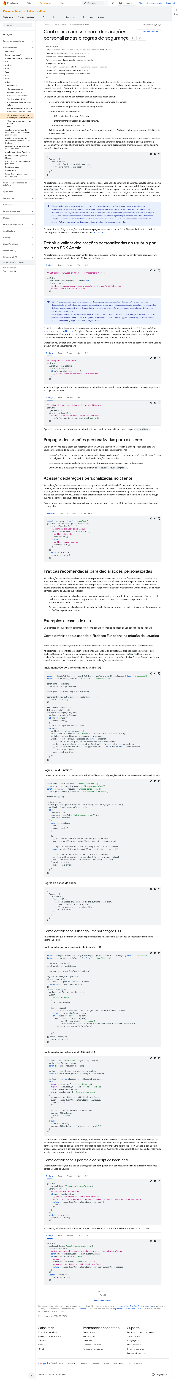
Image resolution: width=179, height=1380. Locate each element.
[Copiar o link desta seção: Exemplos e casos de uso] (93, 621)
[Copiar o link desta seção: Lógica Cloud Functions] (75, 770)
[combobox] (95, 3)
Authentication (36, 11)
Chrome (83, 1364)
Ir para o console (154, 3)
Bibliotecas (42, 1345)
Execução (70, 17)
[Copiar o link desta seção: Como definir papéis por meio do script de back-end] (130, 1160)
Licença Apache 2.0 (81, 1309)
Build (29, 3)
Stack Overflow (133, 1336)
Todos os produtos (135, 1364)
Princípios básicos (26, 17)
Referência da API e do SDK (49, 1336)
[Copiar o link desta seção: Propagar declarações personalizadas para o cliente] (144, 440)
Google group (133, 1340)
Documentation (12, 11)
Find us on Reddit (90, 1336)
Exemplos (102, 17)
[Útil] (156, 25)
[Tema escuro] (155, 154)
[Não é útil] (159, 25)
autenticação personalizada (120, 305)
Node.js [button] (49, 265)
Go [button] (79, 265)
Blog (141, 3)
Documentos (45, 3)
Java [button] (60, 265)
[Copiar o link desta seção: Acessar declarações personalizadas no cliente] (135, 478)
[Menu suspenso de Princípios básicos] (37, 17)
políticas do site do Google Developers (130, 1309)
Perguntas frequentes (136, 1353)
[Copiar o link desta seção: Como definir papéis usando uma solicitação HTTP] (126, 931)
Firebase (47, 25)
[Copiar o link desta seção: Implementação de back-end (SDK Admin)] (97, 1052)
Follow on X (87, 1340)
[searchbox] (17, 25)
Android (71, 1364)
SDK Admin (99, 232)
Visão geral (8, 17)
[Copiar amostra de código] (159, 154)
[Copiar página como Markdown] (140, 38)
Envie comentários (150, 32)
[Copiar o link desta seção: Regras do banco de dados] (79, 883)
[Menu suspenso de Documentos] (54, 3)
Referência (88, 17)
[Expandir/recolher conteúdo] (60, 46)
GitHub (41, 1349)
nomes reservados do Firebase (58, 331)
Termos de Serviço (46, 1374)
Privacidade (61, 1374)
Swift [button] (74, 513)
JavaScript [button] (51, 513)
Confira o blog (89, 1332)
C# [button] (86, 265)
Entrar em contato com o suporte (141, 1332)
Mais (62, 3)
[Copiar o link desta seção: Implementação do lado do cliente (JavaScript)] (103, 667)
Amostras (42, 1340)
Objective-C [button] (87, 513)
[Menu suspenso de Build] (34, 3)
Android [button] (64, 513)
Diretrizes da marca (135, 1349)
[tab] (49, 265)
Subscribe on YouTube (92, 1345)
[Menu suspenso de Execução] (78, 17)
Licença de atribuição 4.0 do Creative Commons (134, 1306)
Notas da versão (134, 1345)
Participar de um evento (93, 1349)
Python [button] (70, 265)
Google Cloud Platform (113, 1364)
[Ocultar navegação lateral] (31, 1375)
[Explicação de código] (151, 154)
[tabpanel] (102, 282)
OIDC (139, 328)
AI (44, 17)
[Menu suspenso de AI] (48, 17)
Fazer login (171, 3)
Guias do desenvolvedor (48, 1332)
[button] (15, 41)
